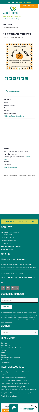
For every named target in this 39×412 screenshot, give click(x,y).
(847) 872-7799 (25, 2)
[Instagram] (17, 288)
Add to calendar (14, 91)
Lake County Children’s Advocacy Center (15, 383)
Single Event (20, 116)
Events (3, 350)
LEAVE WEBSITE (29, 6)
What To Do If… (6, 345)
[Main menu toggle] (35, 13)
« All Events (7, 24)
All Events (7, 116)
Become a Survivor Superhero (11, 357)
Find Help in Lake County (9, 396)
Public (13, 116)
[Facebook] (3, 288)
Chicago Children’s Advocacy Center (13, 387)
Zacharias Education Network (11, 348)
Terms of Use (5, 360)
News (3, 353)
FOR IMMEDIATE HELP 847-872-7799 (19, 222)
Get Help (4, 343)
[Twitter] (8, 288)
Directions (20, 259)
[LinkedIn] (13, 288)
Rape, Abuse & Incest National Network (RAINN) (17, 393)
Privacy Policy (5, 362)
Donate (3, 355)
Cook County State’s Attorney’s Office (14, 380)
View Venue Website (10, 167)
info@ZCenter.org (11, 240)
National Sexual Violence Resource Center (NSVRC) (18, 390)
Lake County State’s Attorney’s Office (13, 377)
